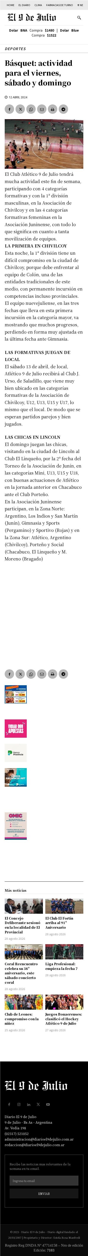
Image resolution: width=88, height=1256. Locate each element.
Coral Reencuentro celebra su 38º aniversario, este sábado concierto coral (21, 972)
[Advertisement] (44, 612)
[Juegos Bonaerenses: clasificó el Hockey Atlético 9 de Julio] (64, 1002)
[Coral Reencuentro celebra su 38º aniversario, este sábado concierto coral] (24, 951)
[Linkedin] (28, 1104)
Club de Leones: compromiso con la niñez (22, 1019)
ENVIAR (44, 1194)
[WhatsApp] (31, 109)
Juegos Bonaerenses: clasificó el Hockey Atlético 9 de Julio (63, 1019)
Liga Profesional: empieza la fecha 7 (61, 966)
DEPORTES (15, 48)
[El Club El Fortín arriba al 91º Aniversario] (64, 906)
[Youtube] (48, 1104)
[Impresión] (52, 109)
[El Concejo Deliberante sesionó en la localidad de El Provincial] (24, 906)
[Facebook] (9, 109)
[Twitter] (20, 109)
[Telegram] (63, 109)
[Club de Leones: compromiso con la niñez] (24, 1002)
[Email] (41, 109)
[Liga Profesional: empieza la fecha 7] (64, 951)
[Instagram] (19, 1104)
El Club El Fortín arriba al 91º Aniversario (59, 923)
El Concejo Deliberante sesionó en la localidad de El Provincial (22, 925)
